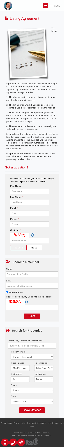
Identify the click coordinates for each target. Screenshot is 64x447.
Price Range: (17, 363)
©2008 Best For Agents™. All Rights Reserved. (32, 433)
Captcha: (15, 230)
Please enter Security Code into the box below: (29, 296)
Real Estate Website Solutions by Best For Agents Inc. (32, 435)
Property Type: (18, 352)
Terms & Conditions (37, 423)
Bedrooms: (16, 374)
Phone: (14, 219)
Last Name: (16, 197)
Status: (14, 385)
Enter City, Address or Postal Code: (26, 340)
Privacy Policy (20, 423)
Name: (9, 269)
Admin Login (6, 423)
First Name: (16, 186)
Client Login (53, 423)
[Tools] (45, 5)
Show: (14, 396)
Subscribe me (16, 292)
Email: (14, 208)
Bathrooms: (40, 374)
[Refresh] (32, 235)
